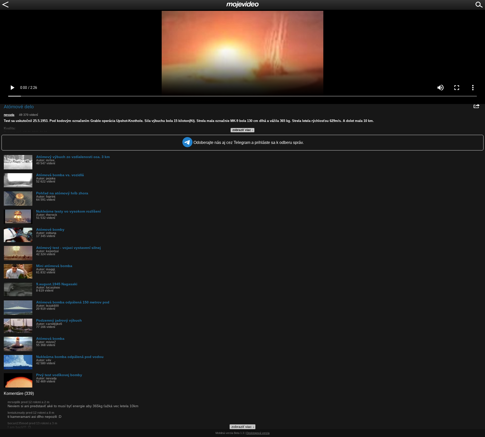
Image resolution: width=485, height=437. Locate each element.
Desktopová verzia (258, 432)
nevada (9, 114)
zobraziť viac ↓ (242, 130)
